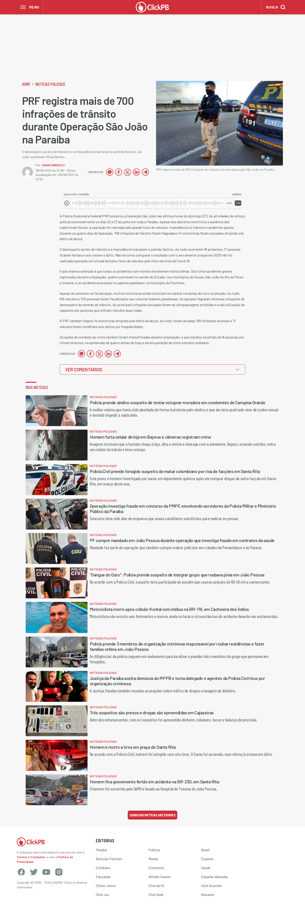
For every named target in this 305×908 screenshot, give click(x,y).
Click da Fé (156, 885)
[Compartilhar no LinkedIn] (136, 172)
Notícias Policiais (50, 84)
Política (154, 850)
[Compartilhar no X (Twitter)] (127, 172)
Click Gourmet (211, 885)
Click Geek (156, 894)
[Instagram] (58, 872)
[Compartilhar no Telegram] (145, 172)
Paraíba (101, 850)
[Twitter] (33, 872)
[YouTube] (46, 872)
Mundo (153, 859)
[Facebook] (21, 872)
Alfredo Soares (159, 876)
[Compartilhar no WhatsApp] (109, 172)
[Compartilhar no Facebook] (118, 172)
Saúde (205, 868)
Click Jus (102, 894)
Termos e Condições (31, 857)
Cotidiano (103, 868)
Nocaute (207, 894)
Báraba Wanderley (53, 165)
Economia (156, 868)
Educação (103, 876)
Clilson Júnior (106, 885)
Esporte (207, 859)
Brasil (205, 850)
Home (26, 84)
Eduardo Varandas (214, 876)
